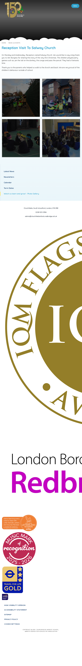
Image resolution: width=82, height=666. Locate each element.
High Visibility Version (14, 605)
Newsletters (9, 177)
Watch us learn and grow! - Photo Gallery (21, 194)
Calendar (8, 182)
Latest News (9, 171)
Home (4, 43)
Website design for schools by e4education (41, 631)
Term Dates (9, 188)
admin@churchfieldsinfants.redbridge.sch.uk (41, 216)
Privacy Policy (11, 619)
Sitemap (7, 615)
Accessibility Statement (15, 610)
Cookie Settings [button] (12, 624)
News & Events (14, 43)
